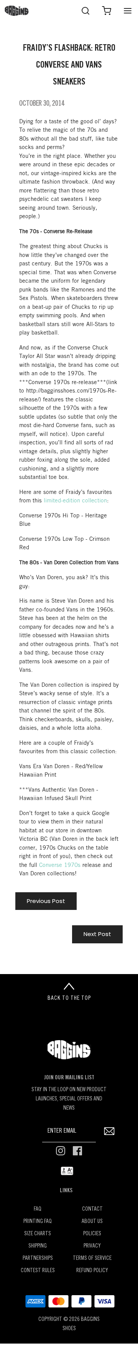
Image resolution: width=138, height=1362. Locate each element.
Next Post (97, 934)
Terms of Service (92, 1258)
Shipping (37, 1246)
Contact (92, 1209)
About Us (92, 1221)
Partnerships (38, 1258)
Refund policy (92, 1271)
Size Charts (37, 1234)
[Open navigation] (127, 10)
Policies (92, 1234)
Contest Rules (38, 1271)
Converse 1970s (59, 865)
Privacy (92, 1246)
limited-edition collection (75, 501)
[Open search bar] (85, 10)
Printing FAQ (37, 1221)
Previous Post (46, 901)
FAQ (37, 1209)
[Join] (109, 1131)
